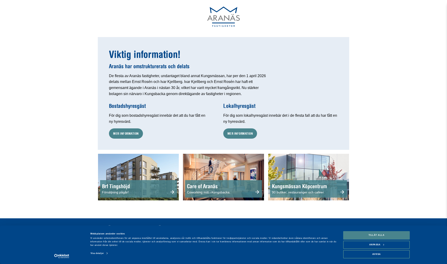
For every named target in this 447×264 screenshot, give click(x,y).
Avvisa (376, 254)
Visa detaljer (97, 253)
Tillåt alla (377, 235)
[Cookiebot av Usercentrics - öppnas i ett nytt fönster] (61, 256)
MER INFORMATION (126, 133)
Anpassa (375, 244)
